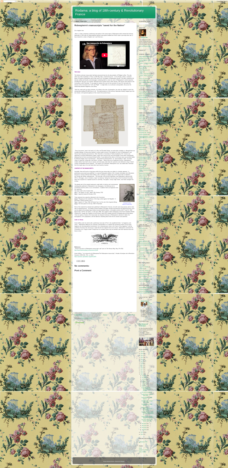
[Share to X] (81, 261)
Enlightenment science (144, 157)
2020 (142, 363)
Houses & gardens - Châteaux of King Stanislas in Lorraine (146, 137)
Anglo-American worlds (144, 56)
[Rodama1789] (143, 441)
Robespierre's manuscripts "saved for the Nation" (147, 409)
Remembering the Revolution (146, 192)
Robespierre (142, 248)
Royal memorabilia (143, 281)
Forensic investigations (144, 291)
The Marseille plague (144, 85)
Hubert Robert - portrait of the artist (147, 395)
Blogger (123, 461)
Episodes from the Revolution (146, 188)
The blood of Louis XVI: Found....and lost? (147, 420)
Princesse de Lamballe (144, 279)
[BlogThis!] (79, 261)
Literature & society (143, 168)
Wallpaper (141, 145)
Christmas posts (143, 289)
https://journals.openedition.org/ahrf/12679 (85, 256)
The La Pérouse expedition (145, 82)
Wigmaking (141, 108)
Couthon (141, 232)
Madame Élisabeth (143, 272)
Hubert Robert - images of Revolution (147, 401)
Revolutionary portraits (144, 243)
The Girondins (142, 258)
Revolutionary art (143, 203)
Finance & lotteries (143, 92)
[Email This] (77, 261)
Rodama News (144, 301)
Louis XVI (141, 265)
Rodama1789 (144, 37)
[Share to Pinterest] (84, 261)
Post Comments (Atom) (86, 318)
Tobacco (141, 105)
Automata (141, 128)
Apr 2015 (144, 423)
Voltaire (141, 182)
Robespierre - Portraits (144, 253)
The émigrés (142, 216)
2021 (142, 361)
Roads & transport (143, 95)
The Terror (141, 211)
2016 (142, 372)
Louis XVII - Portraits (144, 270)
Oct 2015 (144, 379)
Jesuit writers (142, 164)
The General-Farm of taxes (145, 103)
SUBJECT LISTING (143, 450)
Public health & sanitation (145, 93)
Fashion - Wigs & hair (144, 66)
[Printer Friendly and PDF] (79, 323)
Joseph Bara (142, 235)
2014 (142, 432)
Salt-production (142, 97)
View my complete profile (145, 46)
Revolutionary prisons (144, 207)
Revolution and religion (144, 200)
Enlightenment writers (144, 158)
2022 (142, 359)
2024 (142, 355)
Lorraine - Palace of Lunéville (146, 75)
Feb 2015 (144, 427)
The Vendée (142, 213)
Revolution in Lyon (143, 201)
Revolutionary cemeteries (145, 205)
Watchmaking (142, 106)
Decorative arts (142, 130)
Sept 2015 (144, 381)
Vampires (141, 180)
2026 (142, 351)
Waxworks (141, 149)
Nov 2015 (144, 377)
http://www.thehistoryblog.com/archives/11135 (86, 250)
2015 (142, 374)
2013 (142, 434)
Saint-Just (141, 256)
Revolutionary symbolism (145, 209)
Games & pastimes (143, 70)
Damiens (141, 115)
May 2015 (144, 386)
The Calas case (143, 122)
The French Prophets (144, 178)
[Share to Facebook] (82, 261)
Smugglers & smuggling (145, 101)
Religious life (142, 176)
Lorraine (141, 71)
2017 (142, 369)
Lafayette (141, 237)
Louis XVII (141, 268)
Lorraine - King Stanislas (145, 73)
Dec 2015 (144, 375)
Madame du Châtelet (144, 173)
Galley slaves (142, 118)
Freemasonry (142, 160)
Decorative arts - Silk (144, 132)
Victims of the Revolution (145, 220)
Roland (140, 254)
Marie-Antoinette (143, 274)
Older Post (131, 315)
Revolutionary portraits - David (146, 245)
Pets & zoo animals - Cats (145, 80)
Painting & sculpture (144, 143)
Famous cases (142, 116)
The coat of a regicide (147, 392)
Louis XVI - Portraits (143, 266)
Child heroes (142, 228)
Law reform (141, 120)
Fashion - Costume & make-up (146, 63)
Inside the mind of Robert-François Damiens (146, 389)
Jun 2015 (144, 383)
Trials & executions (143, 218)
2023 (142, 357)
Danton (140, 233)
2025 (142, 353)
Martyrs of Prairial (143, 241)
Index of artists (142, 451)
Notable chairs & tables (144, 293)
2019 (142, 365)
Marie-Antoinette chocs (150, 304)
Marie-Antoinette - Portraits (145, 276)
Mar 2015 (144, 425)
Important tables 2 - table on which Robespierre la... (148, 413)
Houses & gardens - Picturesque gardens (144, 141)
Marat (140, 239)
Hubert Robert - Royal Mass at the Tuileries (147, 417)
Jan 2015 (144, 429)
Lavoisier (141, 166)
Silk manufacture (143, 99)
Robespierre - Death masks (145, 250)
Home (105, 315)
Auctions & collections (144, 287)
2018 (142, 367)
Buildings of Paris (143, 58)
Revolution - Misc (143, 195)
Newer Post (78, 315)
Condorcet (141, 230)
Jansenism (141, 162)
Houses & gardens (143, 134)
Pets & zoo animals (143, 78)
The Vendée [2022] (143, 215)
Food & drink (142, 68)
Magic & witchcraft (143, 175)
